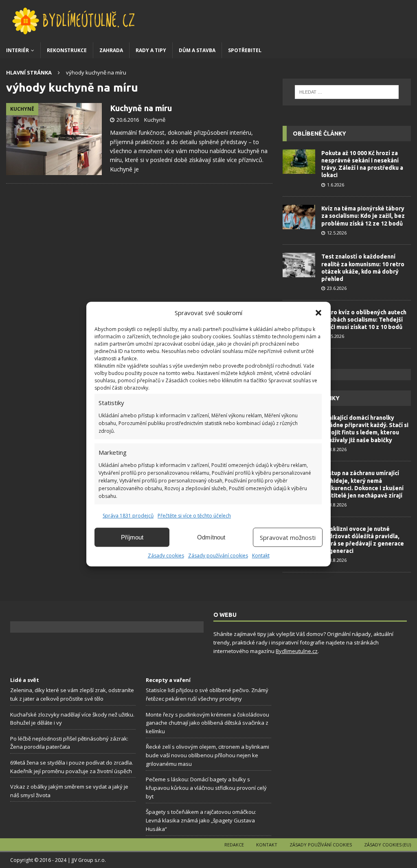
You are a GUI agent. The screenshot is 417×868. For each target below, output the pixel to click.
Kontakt (261, 555)
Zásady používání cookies (218, 555)
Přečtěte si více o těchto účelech (194, 515)
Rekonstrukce (67, 50)
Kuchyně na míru (141, 108)
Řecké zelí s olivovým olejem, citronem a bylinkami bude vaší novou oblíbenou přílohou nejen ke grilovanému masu (207, 755)
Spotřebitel (244, 50)
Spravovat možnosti (288, 537)
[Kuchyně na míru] (54, 139)
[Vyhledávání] (346, 92)
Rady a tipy (151, 50)
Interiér (17, 50)
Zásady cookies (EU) (387, 845)
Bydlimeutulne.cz (297, 651)
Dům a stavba (197, 50)
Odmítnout (211, 537)
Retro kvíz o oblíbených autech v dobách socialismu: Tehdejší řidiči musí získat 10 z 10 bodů (363, 319)
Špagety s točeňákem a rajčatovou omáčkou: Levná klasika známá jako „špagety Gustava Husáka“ (201, 820)
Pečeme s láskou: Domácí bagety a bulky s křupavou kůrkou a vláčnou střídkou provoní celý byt (206, 788)
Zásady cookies (166, 555)
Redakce (234, 845)
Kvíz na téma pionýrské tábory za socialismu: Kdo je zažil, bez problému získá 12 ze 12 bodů (363, 215)
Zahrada (111, 50)
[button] (318, 313)
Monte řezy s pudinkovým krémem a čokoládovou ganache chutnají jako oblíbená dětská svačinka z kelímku (207, 723)
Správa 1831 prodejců (128, 515)
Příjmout (132, 537)
